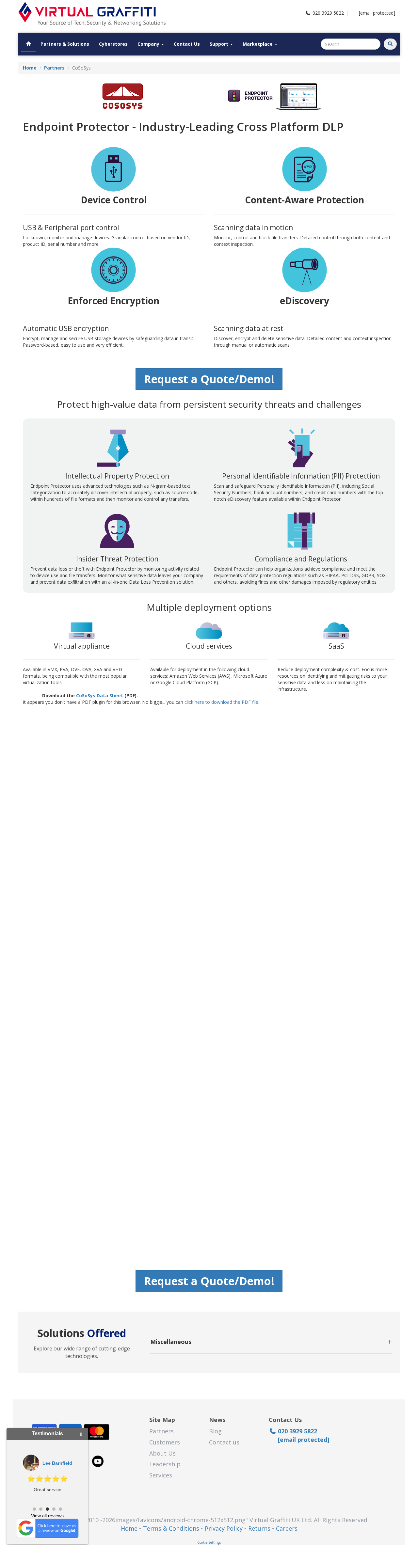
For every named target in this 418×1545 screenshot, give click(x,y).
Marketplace (258, 44)
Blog (215, 1431)
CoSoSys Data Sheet (99, 695)
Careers (286, 1528)
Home (129, 1528)
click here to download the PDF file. (222, 702)
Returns (259, 1528)
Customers (164, 1442)
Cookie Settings (209, 1542)
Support (220, 44)
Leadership (165, 1464)
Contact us (224, 1442)
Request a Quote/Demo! (209, 378)
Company (149, 44)
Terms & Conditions (171, 1528)
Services (160, 1475)
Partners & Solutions (64, 44)
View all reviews (47, 1515)
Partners (161, 1431)
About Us (162, 1453)
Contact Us (187, 44)
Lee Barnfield (57, 1463)
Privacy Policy (224, 1528)
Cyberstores (113, 44)
